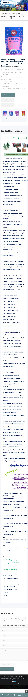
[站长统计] (14, 681)
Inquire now (9, 95)
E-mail (14, 695)
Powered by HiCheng (14, 683)
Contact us (22, 676)
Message (19, 695)
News (16, 676)
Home (4, 676)
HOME (2, 13)
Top (25, 695)
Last (9, 100)
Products (7, 13)
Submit (7, 669)
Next (7, 105)
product (8, 695)
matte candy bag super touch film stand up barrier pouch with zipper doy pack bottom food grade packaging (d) (14, 16)
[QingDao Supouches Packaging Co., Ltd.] (6, 2)
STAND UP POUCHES (15, 13)
